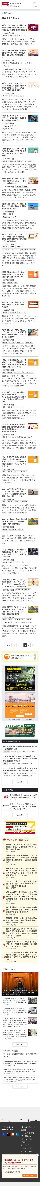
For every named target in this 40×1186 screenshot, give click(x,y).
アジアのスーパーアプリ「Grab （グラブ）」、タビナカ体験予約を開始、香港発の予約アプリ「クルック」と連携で (14, 333)
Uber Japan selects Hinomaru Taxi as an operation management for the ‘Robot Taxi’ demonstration (19, 1071)
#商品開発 (12, 35)
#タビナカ (21, 35)
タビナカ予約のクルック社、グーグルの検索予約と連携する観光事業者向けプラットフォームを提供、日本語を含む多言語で (14, 86)
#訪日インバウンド (20, 472)
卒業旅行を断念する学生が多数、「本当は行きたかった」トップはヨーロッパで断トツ (14, 180)
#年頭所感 (19, 590)
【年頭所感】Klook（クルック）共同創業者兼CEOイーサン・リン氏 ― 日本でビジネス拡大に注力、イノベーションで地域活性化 (14, 583)
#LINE (10, 620)
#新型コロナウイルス (9, 129)
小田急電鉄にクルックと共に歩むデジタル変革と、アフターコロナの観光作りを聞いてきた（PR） (14, 274)
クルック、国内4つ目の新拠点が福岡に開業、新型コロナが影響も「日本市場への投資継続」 (14, 521)
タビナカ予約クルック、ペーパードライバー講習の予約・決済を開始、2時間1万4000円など (14, 118)
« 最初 (8, 645)
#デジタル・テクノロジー (10, 250)
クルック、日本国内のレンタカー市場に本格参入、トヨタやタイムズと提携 (14, 304)
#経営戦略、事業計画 (28, 250)
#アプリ (12, 247)
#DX (15, 282)
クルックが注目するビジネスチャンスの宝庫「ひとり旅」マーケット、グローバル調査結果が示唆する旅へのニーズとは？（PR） (14, 492)
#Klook (4, 35)
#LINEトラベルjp (27, 622)
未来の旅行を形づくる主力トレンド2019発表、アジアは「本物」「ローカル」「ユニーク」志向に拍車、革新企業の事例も (14, 610)
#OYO (17, 622)
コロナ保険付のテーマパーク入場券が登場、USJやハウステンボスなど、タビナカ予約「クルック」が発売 (14, 152)
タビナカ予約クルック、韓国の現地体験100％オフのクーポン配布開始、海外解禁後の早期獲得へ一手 (14, 54)
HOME (4, 13)
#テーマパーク (28, 372)
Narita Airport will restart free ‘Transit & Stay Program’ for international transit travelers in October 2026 (20, 1063)
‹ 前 (14, 645)
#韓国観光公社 (14, 63)
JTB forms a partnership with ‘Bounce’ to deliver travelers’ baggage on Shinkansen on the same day (19, 1079)
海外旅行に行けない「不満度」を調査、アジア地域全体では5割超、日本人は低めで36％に (14, 206)
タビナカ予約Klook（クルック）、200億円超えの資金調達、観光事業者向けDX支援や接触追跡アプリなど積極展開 (14, 237)
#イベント (17, 562)
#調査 (25, 186)
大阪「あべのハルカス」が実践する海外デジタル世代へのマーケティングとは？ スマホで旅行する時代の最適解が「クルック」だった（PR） (14, 461)
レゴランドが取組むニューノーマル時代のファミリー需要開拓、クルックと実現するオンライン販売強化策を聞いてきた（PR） (14, 363)
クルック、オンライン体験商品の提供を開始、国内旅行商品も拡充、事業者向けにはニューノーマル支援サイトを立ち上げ (14, 428)
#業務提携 (12, 312)
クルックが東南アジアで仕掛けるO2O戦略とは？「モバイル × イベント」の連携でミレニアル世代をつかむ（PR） (14, 553)
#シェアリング (19, 620)
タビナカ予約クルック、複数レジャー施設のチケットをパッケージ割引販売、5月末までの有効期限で (14, 27)
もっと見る (20, 782)
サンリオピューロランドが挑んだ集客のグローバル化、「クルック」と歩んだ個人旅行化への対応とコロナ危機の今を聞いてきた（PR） (14, 397)
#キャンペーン (26, 63)
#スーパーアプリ (7, 622)
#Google (5, 96)
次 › (33, 645)
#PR (3, 282)
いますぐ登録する (30, 1175)
